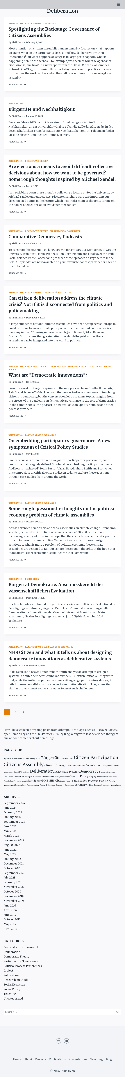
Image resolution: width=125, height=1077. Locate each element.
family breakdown (62, 777)
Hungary (92, 777)
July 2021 (9, 877)
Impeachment (102, 777)
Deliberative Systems (66, 771)
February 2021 (13, 882)
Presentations (78, 1059)
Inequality (112, 777)
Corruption (106, 766)
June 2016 (10, 905)
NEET (39, 781)
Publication (64, 292)
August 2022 (12, 845)
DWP (22, 777)
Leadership (29, 780)
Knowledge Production (13, 781)
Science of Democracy (65, 785)
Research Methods (47, 785)
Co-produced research (76, 766)
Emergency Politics (33, 777)
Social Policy (65, 647)
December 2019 (14, 896)
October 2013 (12, 919)
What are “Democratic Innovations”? (48, 375)
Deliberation (16, 23)
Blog (109, 1059)
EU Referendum (47, 777)
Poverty (103, 780)
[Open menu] (118, 4)
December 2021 (14, 863)
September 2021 (14, 873)
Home (17, 1059)
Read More (17, 84)
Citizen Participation (96, 757)
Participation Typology (85, 780)
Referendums (20, 785)
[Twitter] (58, 1041)
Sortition (80, 784)
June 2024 (10, 807)
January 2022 (12, 859)
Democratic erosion (107, 772)
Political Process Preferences (23, 966)
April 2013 (10, 929)
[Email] (66, 1041)
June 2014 (10, 915)
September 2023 (14, 821)
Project (8, 970)
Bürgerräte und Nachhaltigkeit (42, 109)
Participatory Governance (40, 23)
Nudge (68, 781)
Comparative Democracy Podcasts (45, 236)
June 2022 (10, 849)
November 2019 (14, 901)
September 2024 (14, 803)
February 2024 (13, 812)
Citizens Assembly (24, 764)
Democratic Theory (36, 161)
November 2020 (14, 887)
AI (13, 758)
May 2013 (10, 924)
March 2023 (11, 835)
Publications (57, 1059)
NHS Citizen (57, 780)
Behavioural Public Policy (24, 758)
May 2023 (10, 831)
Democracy (88, 771)
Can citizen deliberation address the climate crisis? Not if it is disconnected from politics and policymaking (60, 304)
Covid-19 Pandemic (21, 772)
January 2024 (12, 817)
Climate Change (55, 765)
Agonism (7, 758)
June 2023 (10, 826)
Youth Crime (116, 785)
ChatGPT (64, 758)
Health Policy (79, 776)
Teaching (89, 785)
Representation (33, 785)
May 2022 (10, 854)
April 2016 (10, 910)
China (71, 758)
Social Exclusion (92, 366)
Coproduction (93, 765)
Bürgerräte (50, 757)
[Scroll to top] (117, 1072)
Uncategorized (13, 998)
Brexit (38, 758)
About (28, 1059)
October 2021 (12, 868)
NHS (45, 780)
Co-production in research (21, 947)
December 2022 (14, 840)
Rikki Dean (17, 42)
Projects (40, 1059)
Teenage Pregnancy (102, 785)
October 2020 (12, 891)
